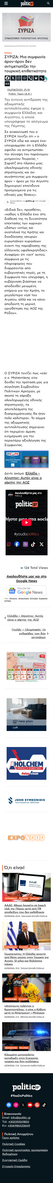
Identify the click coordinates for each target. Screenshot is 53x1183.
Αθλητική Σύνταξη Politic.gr (32, 1017)
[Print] (36, 78)
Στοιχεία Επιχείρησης (16, 1166)
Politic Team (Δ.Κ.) (20, 94)
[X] (13, 78)
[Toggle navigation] (6, 3)
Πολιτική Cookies (13, 1144)
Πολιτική (34, 947)
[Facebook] (7, 78)
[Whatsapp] (24, 78)
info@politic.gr (21, 1117)
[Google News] (7, 83)
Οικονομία (34, 898)
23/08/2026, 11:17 (11, 1017)
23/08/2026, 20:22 (12, 916)
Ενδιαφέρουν (11, 898)
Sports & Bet (10, 999)
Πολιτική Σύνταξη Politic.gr (32, 968)
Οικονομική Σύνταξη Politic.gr (34, 916)
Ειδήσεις (8, 53)
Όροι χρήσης (11, 1138)
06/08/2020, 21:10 (18, 90)
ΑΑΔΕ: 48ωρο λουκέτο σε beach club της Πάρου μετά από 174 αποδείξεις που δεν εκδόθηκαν (25, 909)
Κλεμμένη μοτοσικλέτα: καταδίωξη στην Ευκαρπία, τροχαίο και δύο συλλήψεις (21, 1058)
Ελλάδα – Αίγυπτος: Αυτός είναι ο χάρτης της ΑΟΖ (23, 478)
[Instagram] (18, 78)
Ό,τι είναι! (23, 898)
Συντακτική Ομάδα (14, 1160)
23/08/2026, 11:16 (11, 1065)
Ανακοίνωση (23, 598)
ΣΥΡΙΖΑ (7, 601)
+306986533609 (19, 1125)
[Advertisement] (26, 343)
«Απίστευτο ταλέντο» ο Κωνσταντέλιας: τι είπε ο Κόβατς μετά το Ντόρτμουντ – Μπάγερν (25, 1009)
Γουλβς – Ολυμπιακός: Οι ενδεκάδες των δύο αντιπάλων (29, 633)
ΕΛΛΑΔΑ (34, 598)
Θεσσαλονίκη (11, 1048)
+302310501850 (18, 1122)
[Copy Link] (41, 78)
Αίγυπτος (13, 598)
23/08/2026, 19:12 (11, 968)
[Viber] (30, 78)
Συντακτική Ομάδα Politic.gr (32, 1065)
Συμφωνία (43, 598)
